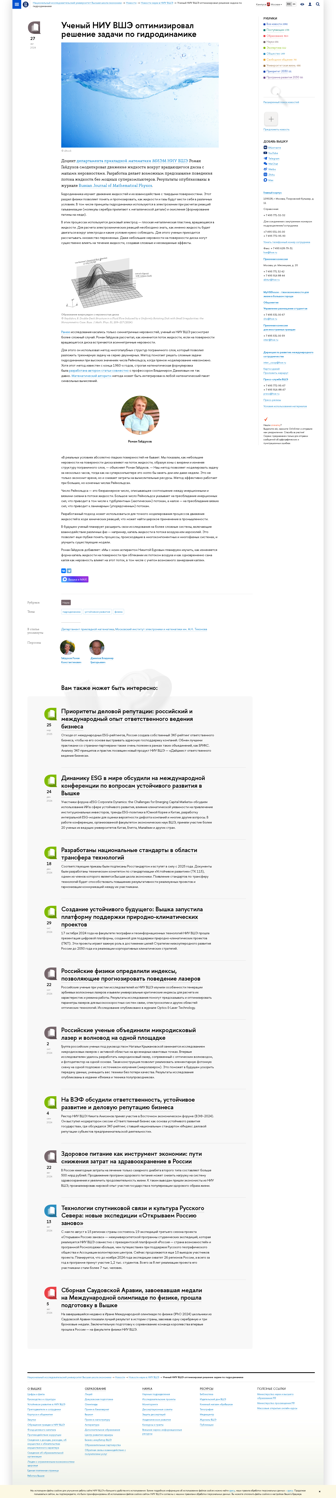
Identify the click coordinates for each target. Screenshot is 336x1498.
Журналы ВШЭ (208, 1419)
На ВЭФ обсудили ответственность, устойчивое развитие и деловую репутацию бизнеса (128, 1103)
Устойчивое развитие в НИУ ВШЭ (46, 1404)
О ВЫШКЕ (34, 1389)
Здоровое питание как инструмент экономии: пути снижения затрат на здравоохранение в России (131, 1157)
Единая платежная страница (43, 1470)
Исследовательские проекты (159, 1399)
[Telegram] (69, 570)
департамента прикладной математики (114, 160)
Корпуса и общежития (40, 1414)
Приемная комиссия (275, 259)
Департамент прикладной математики (87, 629)
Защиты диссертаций (153, 1414)
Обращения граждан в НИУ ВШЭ (46, 1424)
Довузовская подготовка (99, 1399)
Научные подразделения (156, 1394)
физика (118, 611)
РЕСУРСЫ (206, 1389)
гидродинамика (71, 611)
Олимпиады (91, 1404)
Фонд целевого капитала (41, 1429)
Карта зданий (271, 368)
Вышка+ (89, 1414)
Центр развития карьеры (99, 1434)
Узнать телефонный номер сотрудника (286, 242)
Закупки (31, 1419)
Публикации (207, 1424)
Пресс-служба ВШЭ (275, 379)
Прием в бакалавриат (97, 1409)
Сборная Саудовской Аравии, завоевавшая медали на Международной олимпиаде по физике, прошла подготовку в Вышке (131, 1297)
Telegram (273, 158)
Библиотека (206, 1394)
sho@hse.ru (270, 318)
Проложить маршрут (275, 373)
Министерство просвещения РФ (276, 1403)
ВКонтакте (274, 147)
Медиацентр (207, 1414)
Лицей (88, 1394)
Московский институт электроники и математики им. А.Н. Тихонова (161, 629)
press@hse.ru (271, 393)
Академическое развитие (156, 1419)
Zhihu (271, 174)
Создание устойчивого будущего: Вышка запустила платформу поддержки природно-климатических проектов (132, 916)
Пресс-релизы (272, 400)
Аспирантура (92, 1424)
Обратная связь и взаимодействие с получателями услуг (105, 1452)
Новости (120, 1377)
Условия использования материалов (285, 406)
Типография (206, 1409)
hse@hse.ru (270, 252)
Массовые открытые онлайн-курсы (277, 1408)
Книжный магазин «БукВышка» (216, 1404)
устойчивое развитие (97, 611)
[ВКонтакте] (63, 570)
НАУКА (147, 1389)
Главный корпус (272, 192)
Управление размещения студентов (285, 308)
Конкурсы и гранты (153, 1424)
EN (294, 4)
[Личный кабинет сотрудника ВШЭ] (310, 4)
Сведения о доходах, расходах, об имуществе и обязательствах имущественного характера (46, 1443)
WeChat (273, 163)
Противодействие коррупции (44, 1434)
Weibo (272, 169)
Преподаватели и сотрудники (44, 1409)
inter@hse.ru (270, 339)
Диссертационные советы (157, 1409)
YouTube (273, 153)
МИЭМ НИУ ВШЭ (170, 160)
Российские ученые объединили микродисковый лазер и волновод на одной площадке (128, 1034)
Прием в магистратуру (97, 1419)
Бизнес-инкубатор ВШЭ (98, 1440)
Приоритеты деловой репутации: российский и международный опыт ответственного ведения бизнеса (127, 718)
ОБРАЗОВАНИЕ (95, 1389)
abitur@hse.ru (271, 279)
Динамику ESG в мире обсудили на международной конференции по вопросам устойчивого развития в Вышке (133, 785)
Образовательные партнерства (103, 1445)
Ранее (65, 332)
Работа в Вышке (36, 1475)
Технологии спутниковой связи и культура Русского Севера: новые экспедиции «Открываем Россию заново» (132, 1215)
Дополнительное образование (102, 1429)
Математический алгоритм (91, 375)
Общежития (270, 302)
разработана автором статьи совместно (99, 370)
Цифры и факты (36, 1394)
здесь (232, 1490)
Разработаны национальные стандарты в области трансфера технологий (129, 853)
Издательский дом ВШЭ (213, 1399)
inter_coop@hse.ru (274, 362)
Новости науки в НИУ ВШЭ (144, 1377)
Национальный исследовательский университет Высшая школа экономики (69, 1377)
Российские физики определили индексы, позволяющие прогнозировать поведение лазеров (130, 974)
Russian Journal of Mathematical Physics (115, 185)
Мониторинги (150, 1404)
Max (270, 180)
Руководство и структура (41, 1399)
